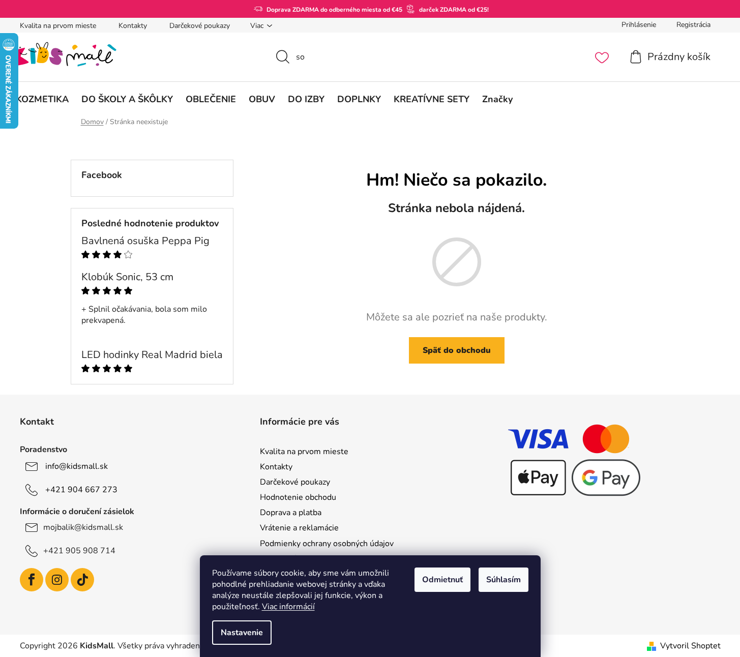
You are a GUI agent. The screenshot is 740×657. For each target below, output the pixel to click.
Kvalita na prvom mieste (58, 26)
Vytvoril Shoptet (690, 645)
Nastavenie (242, 632)
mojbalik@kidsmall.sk (83, 527)
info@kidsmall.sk (76, 466)
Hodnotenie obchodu (298, 497)
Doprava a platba (290, 512)
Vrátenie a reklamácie (299, 527)
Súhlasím (503, 579)
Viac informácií (288, 606)
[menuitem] (42, 99)
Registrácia (693, 24)
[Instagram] (57, 579)
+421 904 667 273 (81, 489)
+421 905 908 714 (79, 550)
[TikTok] (82, 579)
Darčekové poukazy (199, 26)
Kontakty (133, 26)
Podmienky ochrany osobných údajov (327, 543)
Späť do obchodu (457, 350)
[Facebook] (31, 579)
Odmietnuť (442, 579)
